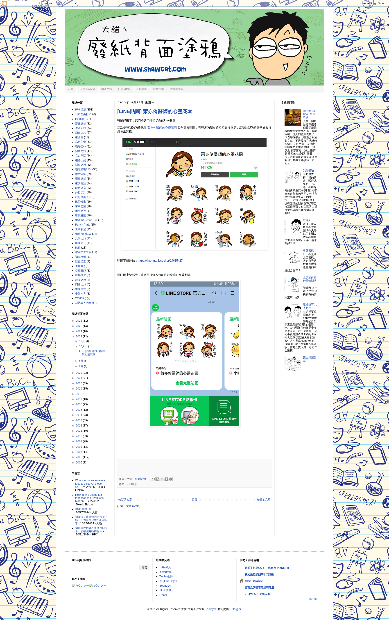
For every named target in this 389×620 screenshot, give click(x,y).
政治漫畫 (80, 201)
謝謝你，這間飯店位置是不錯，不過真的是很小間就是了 (91, 520)
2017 (79, 399)
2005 (79, 462)
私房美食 (80, 141)
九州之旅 (80, 238)
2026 (79, 320)
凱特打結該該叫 (254, 581)
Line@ (163, 595)
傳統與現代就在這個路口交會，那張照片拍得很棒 (91, 529)
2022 (79, 372)
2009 (79, 441)
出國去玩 (80, 243)
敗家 (78, 247)
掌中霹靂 (80, 206)
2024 (79, 331)
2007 (79, 452)
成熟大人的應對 (84, 302)
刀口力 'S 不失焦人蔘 (257, 594)
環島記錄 (80, 178)
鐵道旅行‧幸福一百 (86, 220)
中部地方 (80, 293)
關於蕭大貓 (176, 89)
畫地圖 (79, 266)
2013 (79, 420)
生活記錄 (80, 128)
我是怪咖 (308, 170)
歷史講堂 (80, 261)
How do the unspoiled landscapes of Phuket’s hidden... (89, 498)
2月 (81, 366)
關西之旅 (80, 151)
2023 (79, 336)
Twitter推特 (166, 576)
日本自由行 (124, 89)
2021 (79, 378)
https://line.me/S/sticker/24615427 (160, 260)
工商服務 (80, 229)
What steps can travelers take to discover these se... (90, 484)
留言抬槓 (158, 89)
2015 (79, 409)
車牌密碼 (308, 250)
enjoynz (212, 609)
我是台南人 (82, 197)
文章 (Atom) (133, 506)
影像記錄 (80, 123)
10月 (82, 346)
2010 (79, 436)
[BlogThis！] (157, 479)
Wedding (80, 298)
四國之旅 (80, 284)
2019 (79, 388)
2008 (79, 446)
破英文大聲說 (83, 252)
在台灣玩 (80, 155)
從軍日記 (80, 270)
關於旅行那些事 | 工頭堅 (259, 574)
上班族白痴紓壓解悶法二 (310, 281)
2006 (79, 457)
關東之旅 (80, 164)
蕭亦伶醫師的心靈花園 (162, 127)
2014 (79, 415)
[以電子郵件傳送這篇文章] (153, 479)
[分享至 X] (162, 479)
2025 (79, 326)
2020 (79, 383)
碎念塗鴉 (80, 109)
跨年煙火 (80, 275)
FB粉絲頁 (165, 567)
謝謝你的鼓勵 (83, 509)
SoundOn (165, 585)
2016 (79, 404)
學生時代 (80, 210)
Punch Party (82, 224)
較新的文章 (125, 499)
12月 (82, 341)
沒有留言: (141, 478)
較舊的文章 (264, 499)
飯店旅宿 (80, 187)
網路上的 (80, 160)
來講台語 (80, 183)
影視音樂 (80, 215)
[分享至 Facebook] (166, 479)
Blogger (236, 609)
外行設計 (132, 484)
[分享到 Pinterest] (170, 479)
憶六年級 (80, 174)
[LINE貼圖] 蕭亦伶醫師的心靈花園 (154, 111)
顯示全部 (313, 599)
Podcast (142, 88)
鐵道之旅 (106, 89)
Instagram (165, 572)
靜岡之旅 (80, 279)
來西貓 (79, 137)
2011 (79, 430)
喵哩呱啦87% (83, 169)
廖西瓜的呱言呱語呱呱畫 (259, 587)
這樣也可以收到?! (310, 306)
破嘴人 (307, 220)
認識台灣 (80, 256)
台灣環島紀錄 (87, 89)
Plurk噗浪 (165, 590)
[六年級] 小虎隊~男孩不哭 (309, 114)
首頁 (70, 89)
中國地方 (80, 289)
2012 (79, 425)
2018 (79, 394)
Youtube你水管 (168, 581)
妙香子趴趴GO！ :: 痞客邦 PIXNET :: (267, 567)
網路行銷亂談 (83, 233)
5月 (81, 360)
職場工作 (80, 146)
